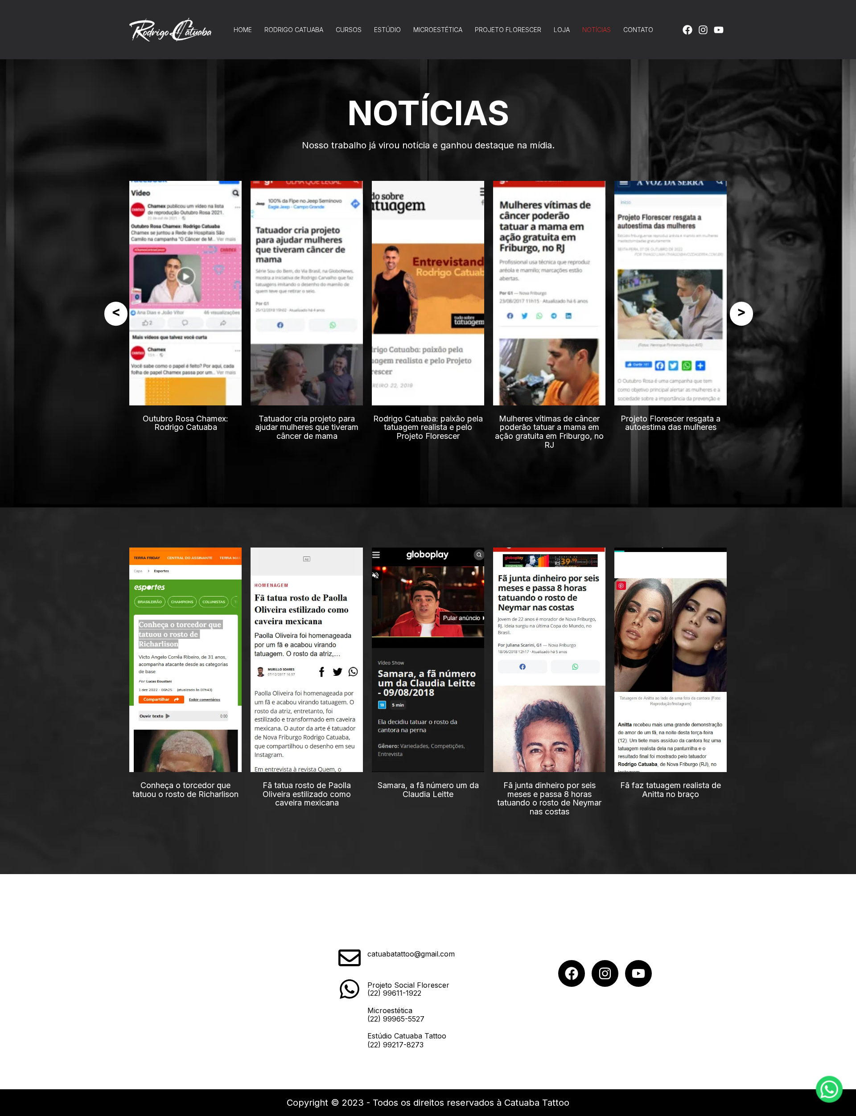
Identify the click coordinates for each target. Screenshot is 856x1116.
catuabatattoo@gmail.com (411, 953)
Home (243, 29)
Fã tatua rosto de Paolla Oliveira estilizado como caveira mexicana (307, 794)
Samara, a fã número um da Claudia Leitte (428, 790)
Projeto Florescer (508, 29)
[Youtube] (719, 29)
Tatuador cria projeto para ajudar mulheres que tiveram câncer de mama (306, 427)
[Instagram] (703, 29)
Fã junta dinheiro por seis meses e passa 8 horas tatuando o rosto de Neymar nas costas (549, 798)
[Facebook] (687, 29)
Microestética (437, 29)
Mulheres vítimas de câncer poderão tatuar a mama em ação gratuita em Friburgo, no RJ (549, 432)
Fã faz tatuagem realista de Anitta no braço (670, 790)
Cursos (349, 29)
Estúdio (387, 29)
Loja (562, 29)
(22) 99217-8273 (395, 1044)
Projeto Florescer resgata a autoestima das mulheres (670, 423)
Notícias (596, 29)
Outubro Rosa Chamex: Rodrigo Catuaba (185, 423)
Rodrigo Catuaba (293, 29)
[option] (185, 306)
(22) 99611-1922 (394, 993)
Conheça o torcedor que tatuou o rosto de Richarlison (185, 790)
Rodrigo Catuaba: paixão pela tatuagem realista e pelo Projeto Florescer (428, 427)
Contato (638, 29)
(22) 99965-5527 (395, 1018)
